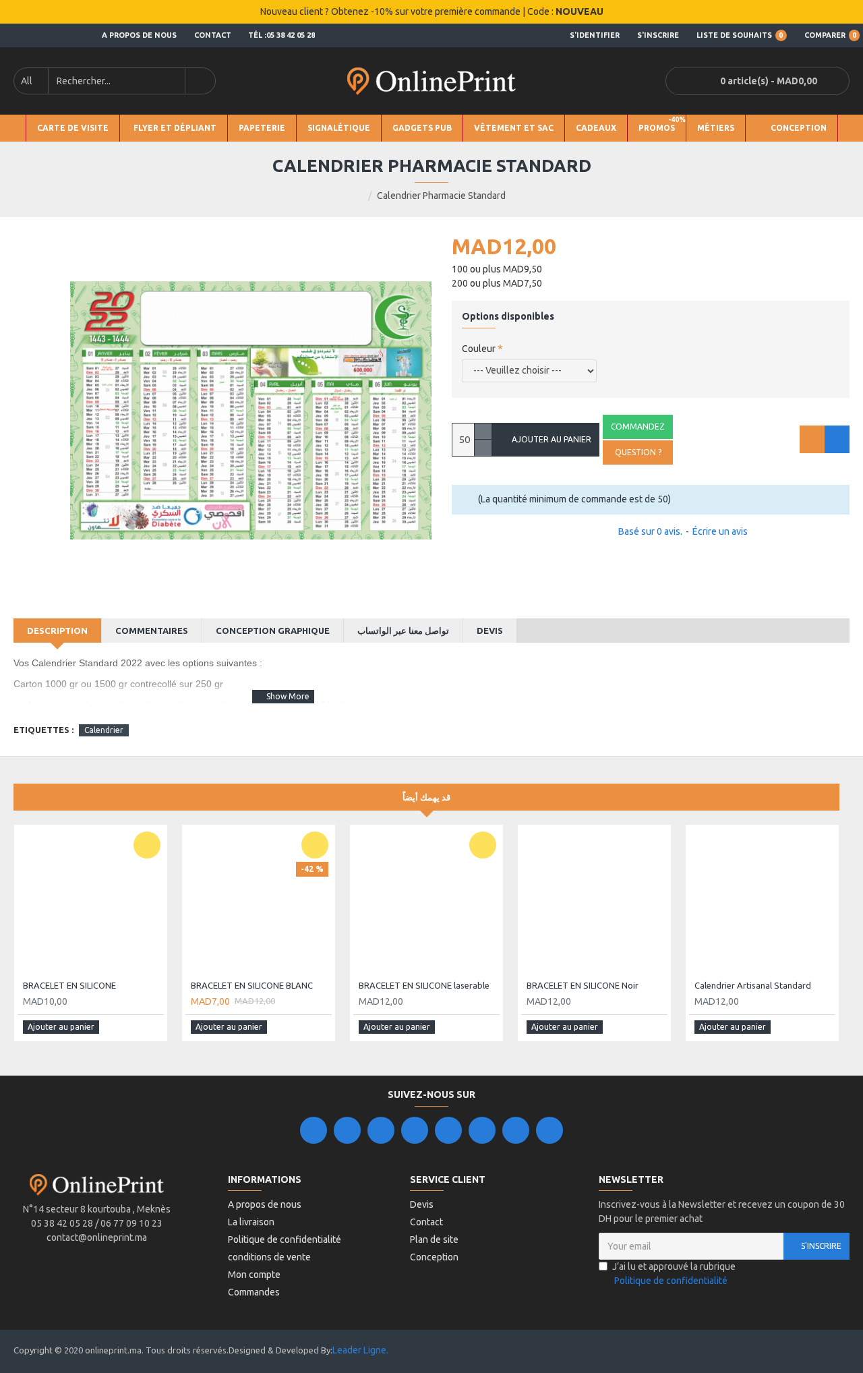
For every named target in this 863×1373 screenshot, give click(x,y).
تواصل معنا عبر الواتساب (403, 630)
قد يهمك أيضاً (426, 797)
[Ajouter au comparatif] (837, 439)
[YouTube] (448, 1130)
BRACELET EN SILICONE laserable (424, 985)
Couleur (479, 348)
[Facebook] (313, 1130)
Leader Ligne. (360, 1350)
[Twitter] (347, 1130)
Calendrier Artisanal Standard (752, 985)
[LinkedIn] (414, 1130)
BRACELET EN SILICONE (69, 985)
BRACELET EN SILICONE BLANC (252, 985)
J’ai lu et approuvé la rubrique (674, 1273)
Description (57, 630)
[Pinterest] (515, 1130)
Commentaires (151, 630)
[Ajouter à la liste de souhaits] (812, 439)
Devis (490, 630)
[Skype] (482, 1130)
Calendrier (103, 730)
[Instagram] (380, 1130)
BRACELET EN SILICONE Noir (582, 985)
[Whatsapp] (549, 1130)
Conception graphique (273, 630)
